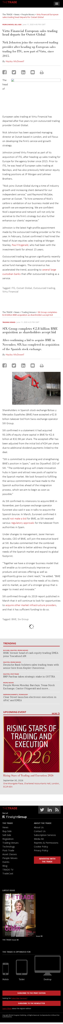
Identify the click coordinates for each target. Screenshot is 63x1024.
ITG (13, 288)
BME (13, 619)
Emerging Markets (10, 694)
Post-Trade (14, 674)
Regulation (8, 838)
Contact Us (40, 831)
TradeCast (7, 873)
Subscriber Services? (19, 998)
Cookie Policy (41, 846)
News (5, 827)
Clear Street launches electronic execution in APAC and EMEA (29, 699)
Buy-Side (6, 650)
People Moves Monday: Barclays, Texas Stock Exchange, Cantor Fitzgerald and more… (29, 687)
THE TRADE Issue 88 (10, 940)
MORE (55, 713)
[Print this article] (42, 72)
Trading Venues (8, 322)
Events (5, 861)
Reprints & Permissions (46, 842)
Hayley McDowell (15, 61)
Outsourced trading (44, 288)
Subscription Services (45, 835)
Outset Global (24, 288)
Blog (4, 865)
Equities (13, 650)
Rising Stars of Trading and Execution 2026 (28, 775)
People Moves (8, 24)
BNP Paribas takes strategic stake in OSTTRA (29, 677)
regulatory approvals (22, 523)
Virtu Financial (10, 291)
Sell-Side (18, 24)
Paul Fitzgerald (20, 245)
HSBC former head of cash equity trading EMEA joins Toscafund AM (30, 654)
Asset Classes (9, 854)
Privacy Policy (41, 850)
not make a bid (18, 518)
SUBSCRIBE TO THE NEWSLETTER (31, 1003)
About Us (39, 827)
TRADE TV (7, 869)
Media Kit (39, 838)
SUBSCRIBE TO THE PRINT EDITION (31, 993)
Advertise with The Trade (47, 860)
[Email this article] (33, 72)
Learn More (6, 1008)
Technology (23, 694)
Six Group (23, 619)
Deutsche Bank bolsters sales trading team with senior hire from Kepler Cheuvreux (31, 666)
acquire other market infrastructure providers (30, 605)
